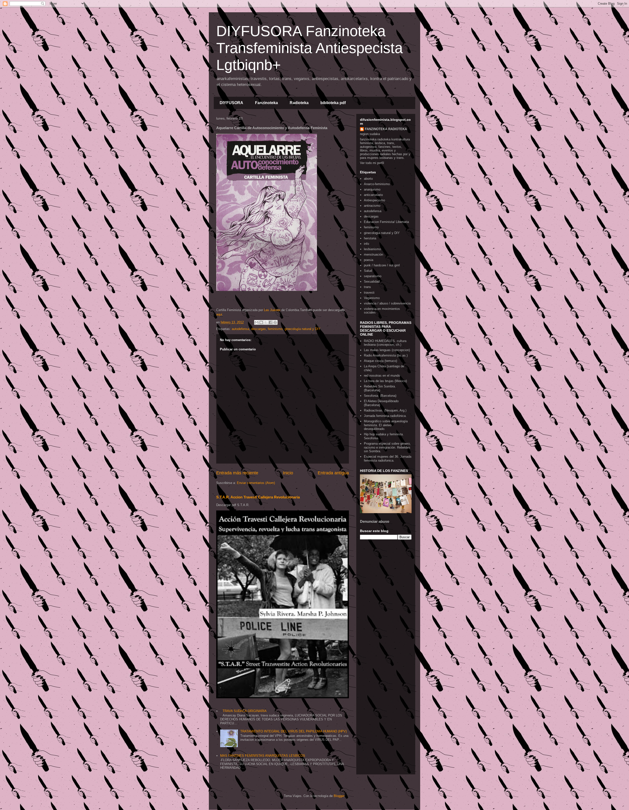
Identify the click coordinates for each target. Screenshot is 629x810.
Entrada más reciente (237, 472)
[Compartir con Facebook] (270, 322)
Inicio (288, 472)
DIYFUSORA (231, 103)
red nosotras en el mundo (382, 375)
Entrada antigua (333, 472)
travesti (369, 292)
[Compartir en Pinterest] (275, 322)
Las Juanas (272, 310)
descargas (258, 329)
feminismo (275, 329)
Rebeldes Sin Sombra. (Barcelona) (380, 388)
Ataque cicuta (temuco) (380, 361)
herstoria (370, 238)
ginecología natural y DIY (302, 329)
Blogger (339, 796)
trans (367, 287)
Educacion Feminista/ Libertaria (386, 222)
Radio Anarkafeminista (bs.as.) (386, 355)
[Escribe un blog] (261, 322)
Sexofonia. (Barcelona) (380, 396)
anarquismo (372, 189)
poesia (368, 260)
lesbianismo (372, 249)
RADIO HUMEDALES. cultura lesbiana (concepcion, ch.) (385, 343)
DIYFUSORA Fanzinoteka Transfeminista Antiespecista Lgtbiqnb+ (309, 48)
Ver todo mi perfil (372, 163)
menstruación (373, 254)
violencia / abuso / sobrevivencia (387, 303)
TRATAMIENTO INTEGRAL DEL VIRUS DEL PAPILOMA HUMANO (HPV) (293, 731)
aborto (368, 178)
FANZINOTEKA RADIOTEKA (386, 129)
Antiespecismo (374, 200)
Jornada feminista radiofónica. (385, 416)
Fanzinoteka (266, 103)
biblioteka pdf (333, 103)
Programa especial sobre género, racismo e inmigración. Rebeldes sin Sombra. (387, 447)
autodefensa (240, 329)
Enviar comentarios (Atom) (256, 483)
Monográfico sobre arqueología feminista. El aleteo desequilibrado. (386, 425)
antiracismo (372, 205)
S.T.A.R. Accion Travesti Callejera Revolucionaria (258, 497)
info (366, 244)
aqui (219, 314)
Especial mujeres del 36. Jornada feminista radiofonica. (387, 458)
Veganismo (372, 298)
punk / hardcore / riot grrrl (382, 265)
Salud (368, 271)
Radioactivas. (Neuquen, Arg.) (385, 410)
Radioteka (299, 103)
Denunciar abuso (374, 521)
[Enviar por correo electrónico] (256, 322)
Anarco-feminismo (377, 184)
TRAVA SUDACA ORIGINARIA (245, 711)
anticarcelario (373, 195)
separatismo (372, 276)
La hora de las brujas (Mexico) (385, 381)
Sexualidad (372, 281)
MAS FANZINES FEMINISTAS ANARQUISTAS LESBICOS (262, 755)
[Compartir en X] (265, 322)
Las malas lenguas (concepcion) (387, 350)
